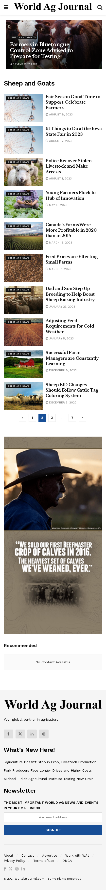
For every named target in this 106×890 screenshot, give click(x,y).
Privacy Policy (14, 861)
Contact (27, 855)
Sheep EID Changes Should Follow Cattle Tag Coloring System (72, 390)
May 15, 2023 (57, 205)
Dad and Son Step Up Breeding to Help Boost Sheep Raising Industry (70, 294)
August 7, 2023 (60, 141)
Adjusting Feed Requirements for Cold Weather (70, 326)
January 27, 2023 (61, 306)
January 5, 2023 (61, 338)
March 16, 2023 (60, 242)
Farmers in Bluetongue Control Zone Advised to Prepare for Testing (41, 50)
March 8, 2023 (59, 269)
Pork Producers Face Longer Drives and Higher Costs (48, 770)
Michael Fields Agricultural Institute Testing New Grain (48, 779)
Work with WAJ (77, 855)
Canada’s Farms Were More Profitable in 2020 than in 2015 (71, 230)
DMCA (67, 861)
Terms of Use (43, 861)
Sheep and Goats (23, 37)
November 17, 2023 (24, 64)
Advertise (49, 855)
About (8, 855)
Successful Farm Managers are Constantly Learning (72, 358)
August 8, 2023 (60, 114)
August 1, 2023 (60, 178)
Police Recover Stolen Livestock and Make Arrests (68, 166)
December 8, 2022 (62, 370)
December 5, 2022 (62, 402)
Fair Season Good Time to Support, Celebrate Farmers (73, 102)
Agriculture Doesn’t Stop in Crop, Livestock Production (50, 762)
